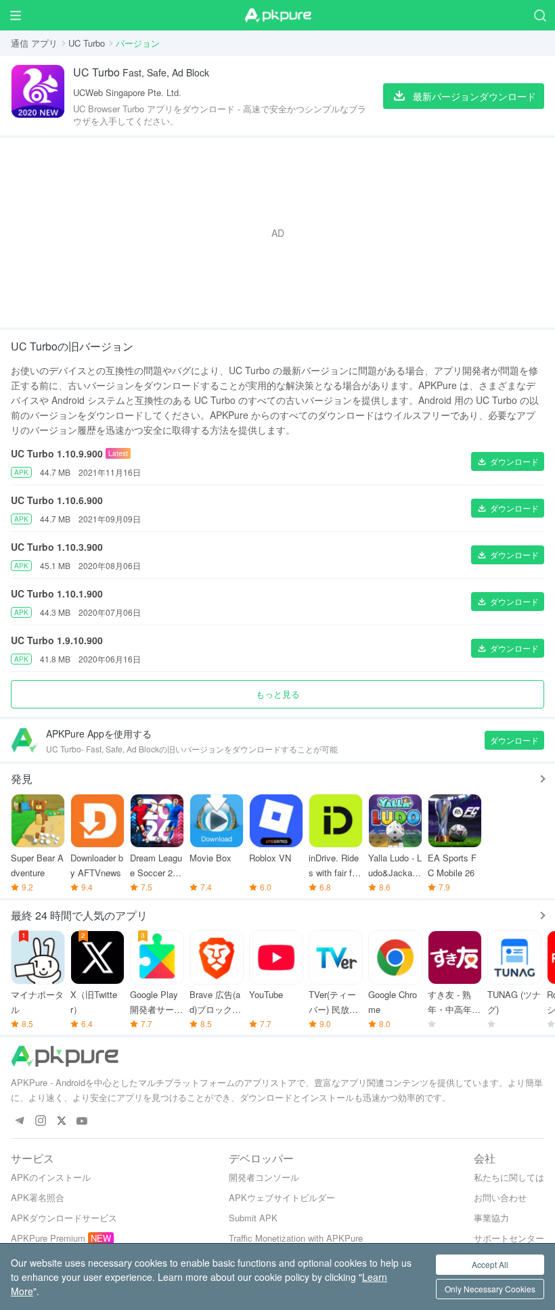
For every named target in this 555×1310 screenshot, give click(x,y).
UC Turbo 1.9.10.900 (57, 640)
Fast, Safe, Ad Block (141, 72)
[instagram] (40, 1121)
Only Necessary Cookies (490, 1288)
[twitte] (61, 1121)
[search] (540, 15)
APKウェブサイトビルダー (282, 1197)
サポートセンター (509, 1238)
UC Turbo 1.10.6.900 (57, 500)
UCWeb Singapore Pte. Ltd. (127, 92)
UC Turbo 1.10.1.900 (57, 593)
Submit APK (253, 1217)
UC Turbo (86, 43)
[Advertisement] (277, 233)
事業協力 (491, 1217)
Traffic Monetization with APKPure (296, 1238)
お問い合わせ (500, 1197)
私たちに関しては (509, 1177)
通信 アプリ (34, 43)
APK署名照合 (37, 1197)
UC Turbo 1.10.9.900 (57, 453)
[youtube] (82, 1121)
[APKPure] (277, 15)
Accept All (490, 1264)
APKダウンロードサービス (64, 1217)
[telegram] (19, 1121)
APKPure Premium (48, 1238)
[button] (507, 461)
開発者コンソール (264, 1177)
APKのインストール (51, 1177)
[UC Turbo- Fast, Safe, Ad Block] (38, 95)
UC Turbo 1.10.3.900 (57, 547)
